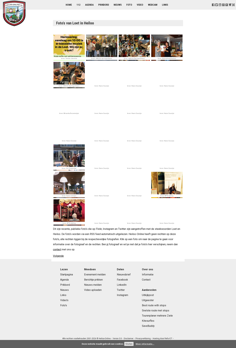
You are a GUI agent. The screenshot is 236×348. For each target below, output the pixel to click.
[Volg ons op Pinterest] (233, 8)
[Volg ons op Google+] (223, 8)
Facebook (122, 279)
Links (165, 4)
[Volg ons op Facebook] (213, 8)
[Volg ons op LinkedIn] (220, 8)
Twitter (121, 289)
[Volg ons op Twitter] (216, 8)
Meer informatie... (145, 344)
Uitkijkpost (148, 295)
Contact (146, 279)
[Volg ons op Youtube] (226, 8)
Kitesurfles (148, 320)
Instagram (122, 295)
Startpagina (66, 274)
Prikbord (103, 4)
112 (78, 4)
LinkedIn (122, 284)
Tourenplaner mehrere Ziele (157, 315)
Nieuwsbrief (124, 274)
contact (57, 249)
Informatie (147, 274)
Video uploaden (93, 289)
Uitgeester (148, 300)
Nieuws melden (93, 284)
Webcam (152, 4)
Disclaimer (128, 338)
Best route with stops (154, 305)
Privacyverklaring (143, 338)
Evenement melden (95, 274)
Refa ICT (168, 338)
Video (140, 4)
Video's (64, 300)
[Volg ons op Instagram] (230, 8)
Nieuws (118, 4)
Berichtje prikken (93, 279)
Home (69, 4)
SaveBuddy (148, 325)
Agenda (89, 4)
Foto (129, 4)
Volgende (58, 255)
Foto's (63, 305)
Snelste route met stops (155, 310)
